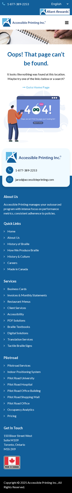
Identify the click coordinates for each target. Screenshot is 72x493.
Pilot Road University (20, 378)
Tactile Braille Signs (19, 345)
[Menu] (68, 21)
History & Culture (18, 256)
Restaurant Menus (18, 301)
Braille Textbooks (18, 326)
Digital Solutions (17, 333)
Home (11, 231)
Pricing (11, 416)
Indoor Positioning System (24, 371)
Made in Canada (17, 269)
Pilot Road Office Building (24, 390)
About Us (13, 237)
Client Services (16, 308)
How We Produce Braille (23, 250)
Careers (12, 262)
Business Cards (17, 289)
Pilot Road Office (18, 403)
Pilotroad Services (18, 365)
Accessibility (15, 314)
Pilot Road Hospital (19, 384)
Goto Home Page (37, 87)
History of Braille (18, 244)
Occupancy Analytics (20, 409)
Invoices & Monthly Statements (27, 295)
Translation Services (20, 339)
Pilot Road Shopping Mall (23, 397)
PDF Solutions (16, 320)
